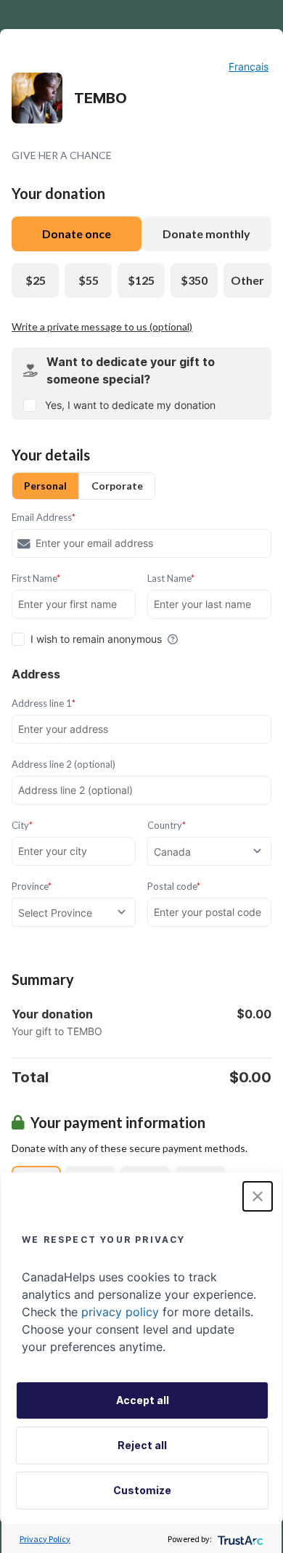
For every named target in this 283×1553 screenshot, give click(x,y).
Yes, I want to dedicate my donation (130, 405)
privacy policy (120, 1312)
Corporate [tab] (117, 485)
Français (248, 66)
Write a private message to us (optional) (102, 326)
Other (247, 280)
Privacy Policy (45, 1538)
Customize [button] (142, 1490)
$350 (194, 280)
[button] (257, 1196)
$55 (88, 280)
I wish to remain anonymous (96, 639)
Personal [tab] (45, 485)
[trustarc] (239, 1539)
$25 (35, 280)
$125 (141, 280)
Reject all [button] (142, 1445)
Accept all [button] (142, 1400)
